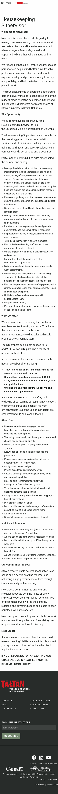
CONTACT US (37, 708)
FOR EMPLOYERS (39, 705)
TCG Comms (39, 785)
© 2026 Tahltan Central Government (43, 764)
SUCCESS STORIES (40, 701)
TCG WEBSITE (8, 708)
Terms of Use (52, 780)
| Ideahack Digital (51, 785)
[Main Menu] (54, 3)
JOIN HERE (7, 701)
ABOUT (5, 705)
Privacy (42, 780)
